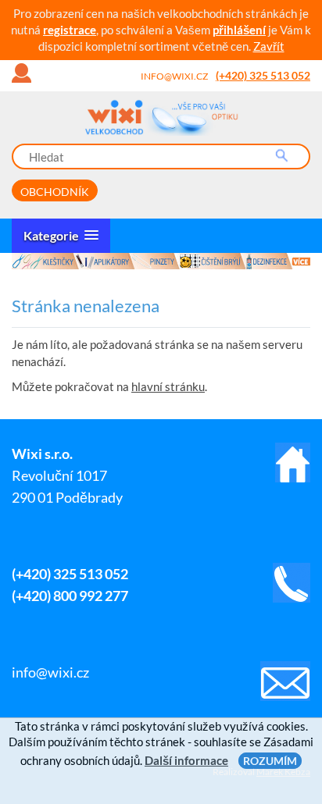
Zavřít (268, 46)
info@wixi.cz (174, 76)
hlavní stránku (168, 386)
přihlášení (239, 30)
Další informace (186, 760)
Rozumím (270, 760)
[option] (161, 261)
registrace (69, 30)
